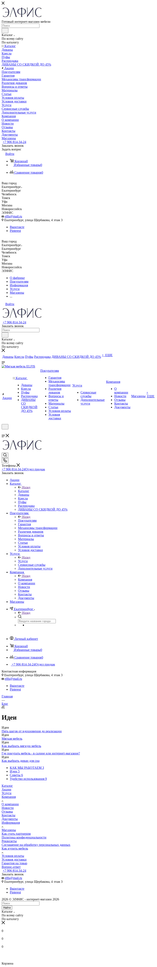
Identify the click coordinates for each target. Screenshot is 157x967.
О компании (10, 804)
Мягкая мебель (12, 738)
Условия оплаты (13, 856)
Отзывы (7, 811)
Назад (26, 487)
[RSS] (3, 707)
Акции (6, 789)
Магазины (9, 830)
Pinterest (15, 230)
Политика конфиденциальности (24, 837)
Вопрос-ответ (11, 867)
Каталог (23, 491)
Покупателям (27, 520)
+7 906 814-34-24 (14, 142)
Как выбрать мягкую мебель (21, 746)
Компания (25, 579)
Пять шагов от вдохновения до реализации (32, 731)
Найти (7, 907)
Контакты (8, 815)
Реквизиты (9, 841)
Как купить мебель (15, 848)
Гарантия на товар (14, 863)
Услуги (23, 561)
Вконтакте (17, 227)
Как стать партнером (16, 833)
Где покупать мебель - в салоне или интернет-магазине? (41, 753)
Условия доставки (14, 859)
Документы (10, 819)
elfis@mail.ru (13, 216)
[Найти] (5, 30)
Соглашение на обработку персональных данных (36, 844)
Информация (11, 822)
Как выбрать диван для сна (20, 760)
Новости (8, 808)
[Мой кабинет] (3, 432)
